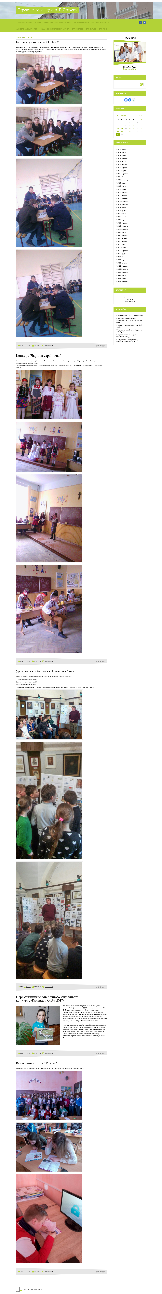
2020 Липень (122, 244)
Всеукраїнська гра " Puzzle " (36, 1063)
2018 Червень (122, 198)
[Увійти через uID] (126, 100)
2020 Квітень (122, 238)
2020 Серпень (122, 247)
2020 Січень (121, 232)
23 (129, 131)
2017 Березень (122, 158)
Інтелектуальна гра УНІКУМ (38, 42)
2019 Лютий (121, 217)
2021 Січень (121, 257)
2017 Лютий (121, 155)
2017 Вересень (122, 174)
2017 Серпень (122, 171)
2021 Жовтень (122, 269)
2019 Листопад (122, 229)
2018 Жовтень (122, 207)
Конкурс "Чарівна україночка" (38, 356)
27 (118, 134)
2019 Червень (122, 223)
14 (122, 128)
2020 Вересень (122, 251)
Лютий (30, 37)
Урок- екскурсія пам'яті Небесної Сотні (45, 671)
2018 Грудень (122, 211)
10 (133, 125)
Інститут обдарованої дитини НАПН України (129, 326)
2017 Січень (121, 152)
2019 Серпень (122, 226)
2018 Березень (122, 192)
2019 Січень (121, 214)
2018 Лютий (121, 189)
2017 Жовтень (122, 177)
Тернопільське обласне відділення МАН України (129, 331)
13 (118, 128)
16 (129, 128)
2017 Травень (122, 164)
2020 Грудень (122, 254)
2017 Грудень (122, 183)
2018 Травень (122, 195)
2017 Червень (122, 167)
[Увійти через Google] (133, 100)
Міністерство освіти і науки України (130, 315)
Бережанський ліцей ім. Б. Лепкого (47, 10)
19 (141, 128)
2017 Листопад (122, 180)
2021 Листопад (122, 272)
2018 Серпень (122, 201)
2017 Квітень (122, 161)
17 (133, 128)
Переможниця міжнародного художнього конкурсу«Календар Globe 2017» (47, 999)
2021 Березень (122, 260)
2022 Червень (122, 281)
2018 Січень (121, 186)
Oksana (28, 345)
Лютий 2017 (121, 116)
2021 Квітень (122, 263)
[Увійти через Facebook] (129, 100)
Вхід (134, 69)
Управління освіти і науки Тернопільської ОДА (126, 336)
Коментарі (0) (49, 345)
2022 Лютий (121, 278)
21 (122, 131)
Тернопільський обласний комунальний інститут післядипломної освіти (129, 320)
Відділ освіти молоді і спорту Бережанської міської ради (127, 340)
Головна (18, 37)
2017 (24, 37)
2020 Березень (122, 235)
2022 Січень (121, 275)
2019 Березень (122, 220)
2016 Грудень (122, 149)
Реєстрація (127, 69)
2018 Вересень (122, 204)
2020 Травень (122, 241)
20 (118, 131)
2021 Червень (122, 266)
